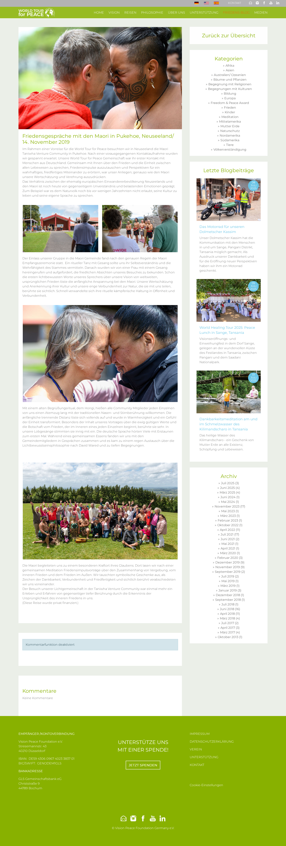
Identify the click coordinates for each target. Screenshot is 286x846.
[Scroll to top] (277, 837)
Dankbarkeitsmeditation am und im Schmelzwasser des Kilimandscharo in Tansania (228, 424)
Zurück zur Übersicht (228, 35)
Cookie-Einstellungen (206, 785)
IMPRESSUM (200, 734)
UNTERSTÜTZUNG (204, 757)
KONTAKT (197, 765)
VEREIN (196, 749)
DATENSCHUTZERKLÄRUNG (212, 741)
